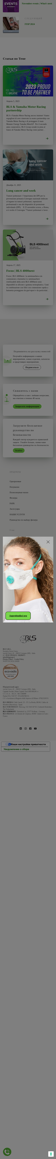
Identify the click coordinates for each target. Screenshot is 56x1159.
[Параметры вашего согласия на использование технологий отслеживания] (51, 1154)
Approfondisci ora (18, 615)
